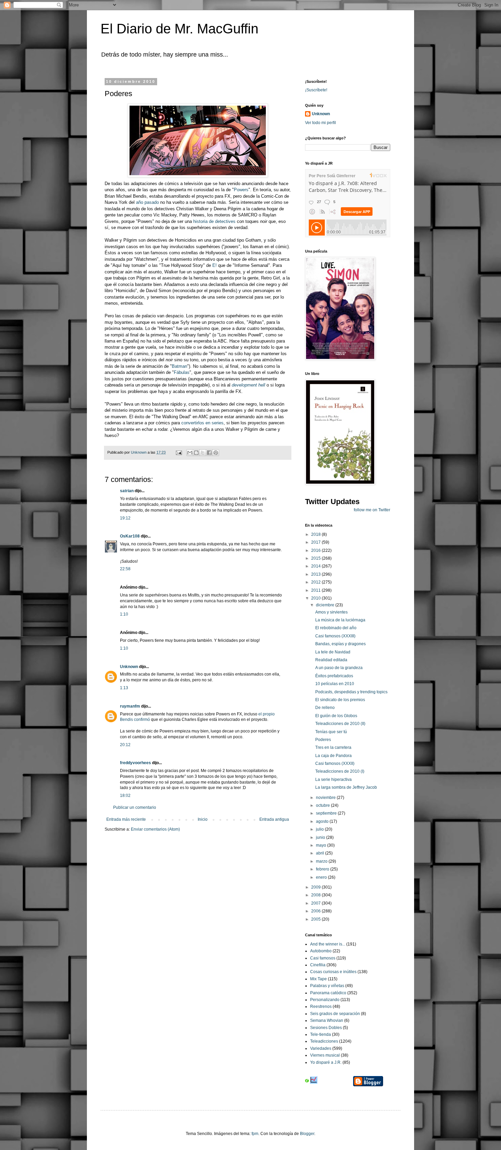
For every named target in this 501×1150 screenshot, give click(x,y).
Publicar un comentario (134, 807)
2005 (316, 919)
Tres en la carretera (333, 747)
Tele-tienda (320, 1034)
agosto (323, 821)
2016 (316, 550)
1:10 (124, 614)
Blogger (307, 1133)
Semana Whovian (326, 1020)
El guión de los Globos (336, 715)
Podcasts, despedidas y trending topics (351, 692)
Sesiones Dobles (326, 1027)
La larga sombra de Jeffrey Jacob (346, 787)
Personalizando (324, 999)
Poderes (323, 739)
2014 (316, 566)
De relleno (325, 707)
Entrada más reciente (126, 819)
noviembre (326, 797)
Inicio (203, 819)
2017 (316, 542)
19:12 (125, 518)
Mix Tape (318, 979)
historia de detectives (214, 221)
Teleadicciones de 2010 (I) (339, 771)
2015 (316, 558)
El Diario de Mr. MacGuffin (179, 28)
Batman (179, 366)
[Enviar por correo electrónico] (189, 452)
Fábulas (181, 372)
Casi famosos (322, 958)
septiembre (327, 813)
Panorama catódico (328, 992)
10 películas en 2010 (334, 683)
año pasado (147, 202)
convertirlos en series (202, 422)
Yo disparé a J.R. (325, 1062)
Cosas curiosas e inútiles (333, 971)
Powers (241, 189)
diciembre (325, 605)
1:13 (124, 687)
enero (322, 877)
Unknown (129, 666)
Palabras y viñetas (327, 985)
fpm (255, 1133)
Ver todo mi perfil (320, 122)
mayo (321, 845)
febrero (323, 869)
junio (321, 837)
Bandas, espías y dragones (340, 643)
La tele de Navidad (332, 652)
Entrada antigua (274, 819)
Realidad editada (331, 659)
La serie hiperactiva (333, 779)
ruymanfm (130, 706)
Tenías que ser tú (331, 731)
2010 (316, 598)
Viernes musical (325, 1055)
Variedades (320, 1048)
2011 (316, 590)
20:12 (125, 744)
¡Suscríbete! (316, 90)
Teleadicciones (324, 1041)
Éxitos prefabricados (334, 676)
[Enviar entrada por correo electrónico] (178, 452)
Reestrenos (321, 1006)
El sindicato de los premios (340, 699)
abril (320, 853)
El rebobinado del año (335, 627)
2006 (316, 911)
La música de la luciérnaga (340, 620)
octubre (323, 805)
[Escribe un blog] (196, 452)
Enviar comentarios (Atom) (155, 829)
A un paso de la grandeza (339, 667)
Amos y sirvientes (331, 612)
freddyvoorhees (135, 762)
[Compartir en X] (202, 452)
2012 (316, 582)
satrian (127, 490)
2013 (316, 574)
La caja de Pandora (333, 755)
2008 (316, 895)
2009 (316, 887)
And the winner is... (327, 944)
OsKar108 (130, 536)
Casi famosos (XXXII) (334, 763)
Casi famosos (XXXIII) (335, 636)
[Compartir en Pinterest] (215, 452)
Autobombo (321, 951)
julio (320, 829)
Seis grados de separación (335, 1013)
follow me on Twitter (372, 510)
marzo (322, 861)
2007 (316, 903)
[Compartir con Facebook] (209, 452)
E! (214, 265)
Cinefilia (317, 965)
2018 (316, 534)
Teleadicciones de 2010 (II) (340, 723)
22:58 (125, 568)
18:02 (125, 795)
